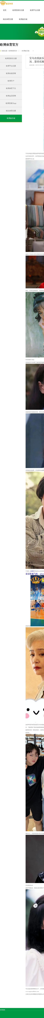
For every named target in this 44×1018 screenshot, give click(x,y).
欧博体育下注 (11, 88)
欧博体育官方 (13, 51)
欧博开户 (11, 81)
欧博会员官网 (11, 96)
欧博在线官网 (11, 73)
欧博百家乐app (11, 103)
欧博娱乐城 (23, 19)
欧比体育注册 (8, 19)
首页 (4, 10)
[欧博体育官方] (6, 3)
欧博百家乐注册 (18, 10)
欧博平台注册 (35, 10)
